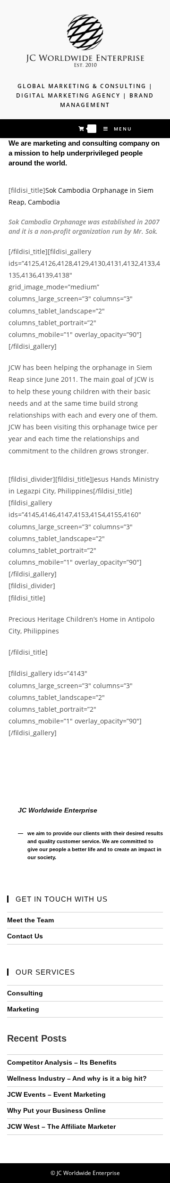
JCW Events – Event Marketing (56, 1094)
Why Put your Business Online (56, 1110)
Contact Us (25, 936)
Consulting (25, 993)
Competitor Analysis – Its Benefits (62, 1062)
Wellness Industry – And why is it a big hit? (77, 1078)
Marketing (23, 1009)
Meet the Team (30, 920)
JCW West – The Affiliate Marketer (61, 1126)
